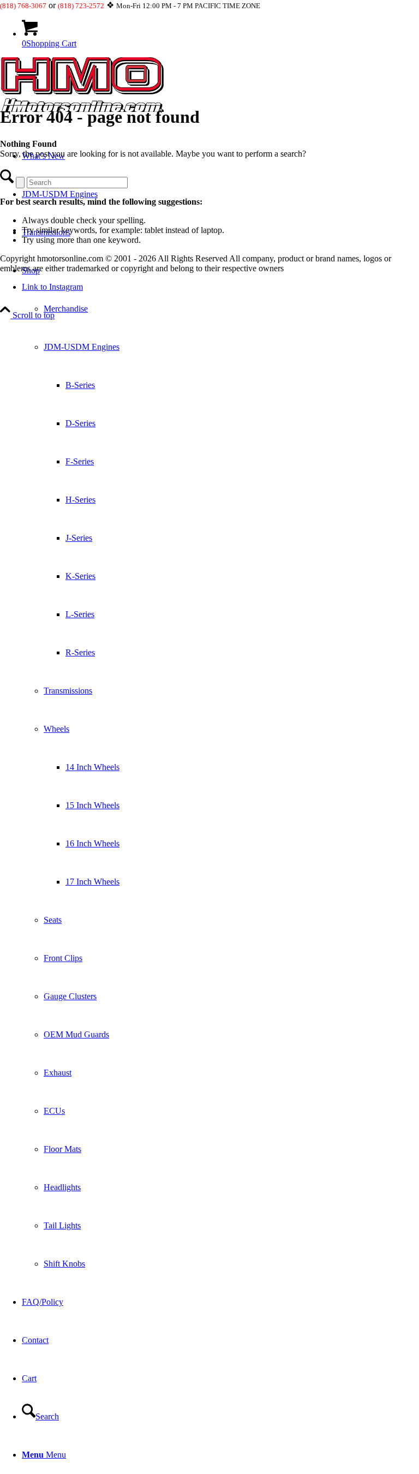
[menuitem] (220, 767)
